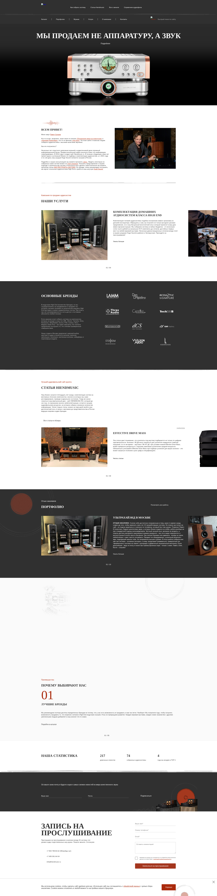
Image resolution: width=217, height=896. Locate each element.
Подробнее (105, 43)
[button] (101, 97)
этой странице (72, 164)
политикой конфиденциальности (162, 859)
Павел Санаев (55, 134)
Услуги (90, 19)
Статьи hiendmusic (97, 7)
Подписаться (145, 796)
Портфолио (60, 19)
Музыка (76, 19)
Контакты (123, 19)
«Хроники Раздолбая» (49, 140)
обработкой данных (131, 886)
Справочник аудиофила (133, 7)
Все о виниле (114, 7)
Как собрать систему (78, 7)
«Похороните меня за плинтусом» (89, 139)
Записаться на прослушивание (155, 866)
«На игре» (76, 140)
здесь (85, 162)
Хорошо (168, 887)
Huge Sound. (98, 169)
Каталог (44, 19)
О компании (106, 19)
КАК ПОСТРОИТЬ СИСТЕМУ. (65, 167)
